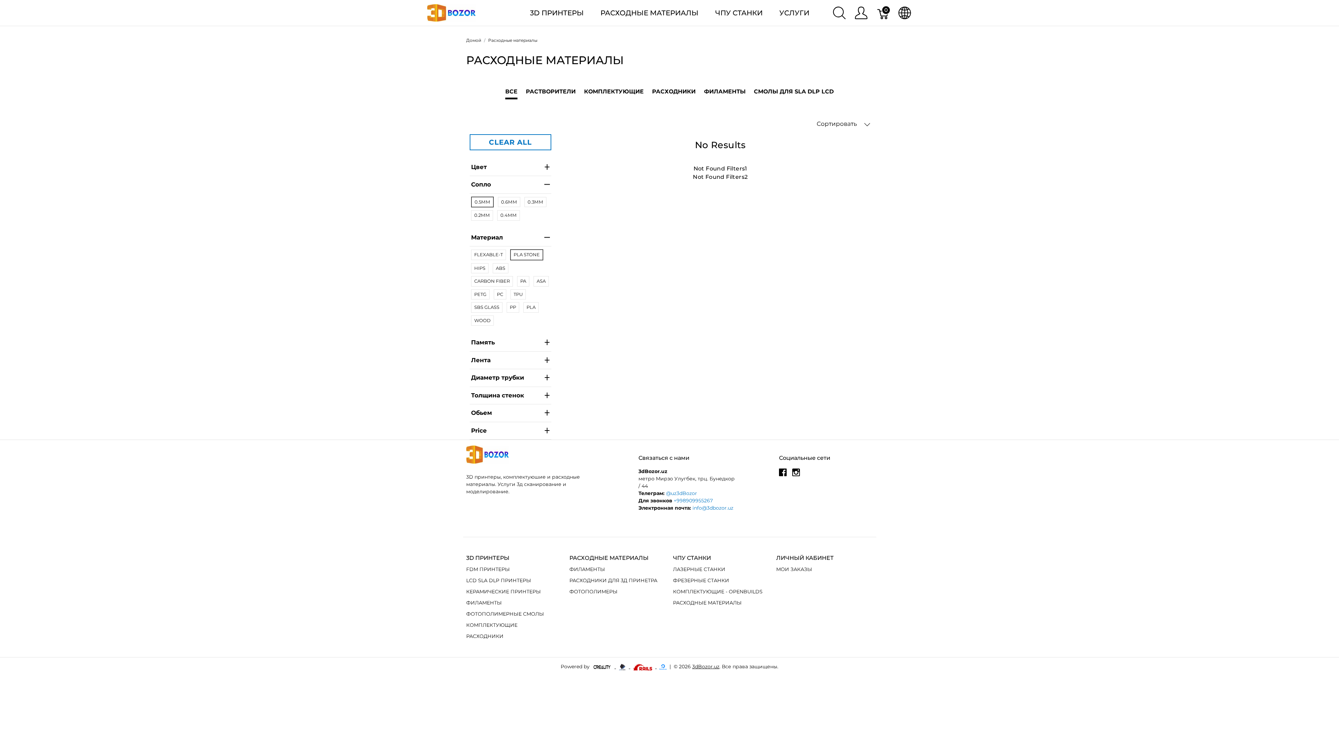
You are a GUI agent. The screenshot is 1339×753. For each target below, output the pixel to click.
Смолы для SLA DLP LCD (794, 91)
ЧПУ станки (739, 13)
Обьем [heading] (481, 412)
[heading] (510, 431)
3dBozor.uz (705, 666)
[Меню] (861, 13)
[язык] (905, 13)
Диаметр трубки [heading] (497, 377)
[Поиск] (839, 13)
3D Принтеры (557, 13)
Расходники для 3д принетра (613, 580)
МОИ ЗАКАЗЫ (794, 569)
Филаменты (725, 91)
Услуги (794, 13)
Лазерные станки (699, 569)
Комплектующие (614, 91)
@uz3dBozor (681, 493)
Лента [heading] (481, 360)
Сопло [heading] (481, 184)
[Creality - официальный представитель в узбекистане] (603, 666)
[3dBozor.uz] (451, 12)
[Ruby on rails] (643, 666)
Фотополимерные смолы (505, 614)
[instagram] (796, 475)
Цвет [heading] (479, 166)
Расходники (674, 91)
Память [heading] (483, 342)
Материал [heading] (487, 237)
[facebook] (782, 475)
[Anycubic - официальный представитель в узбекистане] (623, 666)
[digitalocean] (663, 666)
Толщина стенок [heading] (497, 395)
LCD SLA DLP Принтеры (498, 580)
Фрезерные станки (701, 580)
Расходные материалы (649, 13)
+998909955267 (693, 500)
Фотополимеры (593, 591)
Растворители (551, 91)
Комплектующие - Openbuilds (718, 591)
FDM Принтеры (488, 569)
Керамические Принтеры (503, 591)
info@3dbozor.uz (713, 508)
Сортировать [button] (837, 123)
